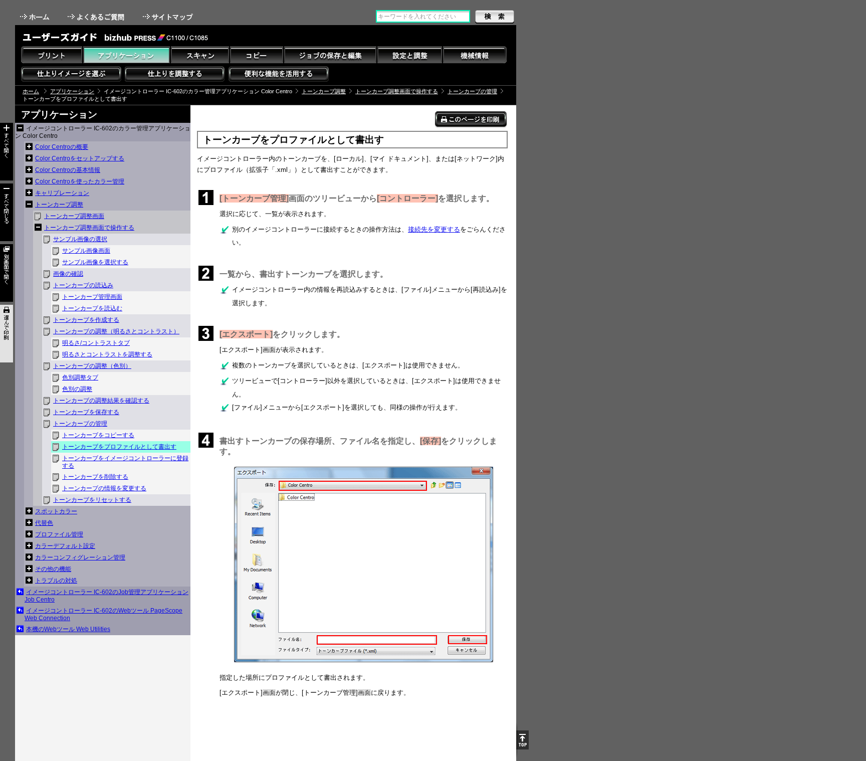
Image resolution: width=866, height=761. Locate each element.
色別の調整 (77, 389)
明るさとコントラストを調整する (107, 354)
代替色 (44, 523)
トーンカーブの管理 (472, 91)
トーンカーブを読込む (92, 308)
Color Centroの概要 (61, 147)
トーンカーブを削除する (95, 477)
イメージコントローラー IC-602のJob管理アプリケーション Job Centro (106, 596)
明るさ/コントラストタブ (96, 343)
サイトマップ (169, 17)
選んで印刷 (6, 333)
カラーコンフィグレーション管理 (80, 557)
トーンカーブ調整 (324, 91)
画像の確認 (68, 274)
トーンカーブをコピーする (98, 435)
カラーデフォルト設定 (65, 546)
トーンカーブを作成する (86, 320)
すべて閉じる (6, 212)
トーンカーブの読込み (83, 285)
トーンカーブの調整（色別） (92, 366)
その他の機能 (53, 569)
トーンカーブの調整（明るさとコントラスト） (116, 331)
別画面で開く (6, 273)
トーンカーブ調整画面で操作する (396, 91)
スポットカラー (56, 511)
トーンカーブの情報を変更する (104, 488)
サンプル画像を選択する (95, 262)
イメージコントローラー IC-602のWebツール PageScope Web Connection (103, 614)
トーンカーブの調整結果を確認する (101, 401)
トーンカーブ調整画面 (74, 216)
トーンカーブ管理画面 (92, 297)
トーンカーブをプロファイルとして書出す (119, 447)
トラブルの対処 (56, 581)
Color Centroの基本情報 (67, 170)
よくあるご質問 (97, 17)
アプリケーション (72, 91)
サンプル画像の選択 (80, 239)
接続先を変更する (434, 229)
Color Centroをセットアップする (79, 158)
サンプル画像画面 (86, 251)
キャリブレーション (62, 193)
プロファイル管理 (59, 534)
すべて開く (6, 151)
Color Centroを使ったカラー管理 (79, 181)
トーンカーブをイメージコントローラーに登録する (125, 462)
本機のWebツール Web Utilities (68, 629)
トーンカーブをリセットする (92, 500)
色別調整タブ (80, 377)
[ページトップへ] (522, 739)
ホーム (35, 17)
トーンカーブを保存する (86, 412)
